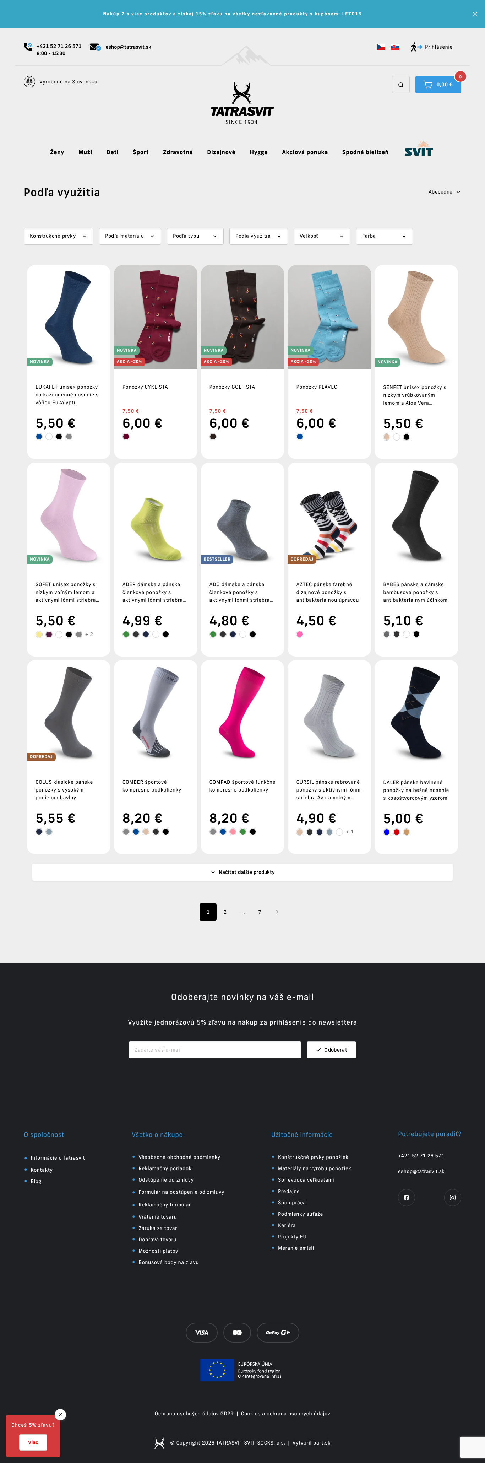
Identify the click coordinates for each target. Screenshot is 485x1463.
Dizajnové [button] (221, 152)
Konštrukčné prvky (53, 236)
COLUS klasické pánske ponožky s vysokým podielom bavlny (64, 790)
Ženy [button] (57, 152)
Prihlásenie (439, 47)
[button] (381, 47)
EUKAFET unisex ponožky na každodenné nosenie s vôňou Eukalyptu (67, 395)
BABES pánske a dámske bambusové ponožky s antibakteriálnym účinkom (415, 592)
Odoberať (335, 1050)
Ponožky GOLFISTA (232, 387)
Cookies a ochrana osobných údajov (286, 1413)
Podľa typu (186, 236)
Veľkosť (309, 236)
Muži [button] (85, 152)
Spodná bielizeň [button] (365, 152)
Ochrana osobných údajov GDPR (194, 1413)
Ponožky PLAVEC (316, 387)
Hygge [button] (259, 152)
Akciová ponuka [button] (305, 152)
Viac (33, 1442)
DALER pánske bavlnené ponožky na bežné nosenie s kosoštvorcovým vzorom (416, 790)
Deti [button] (113, 152)
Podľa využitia (253, 236)
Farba (369, 236)
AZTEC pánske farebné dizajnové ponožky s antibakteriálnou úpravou (327, 592)
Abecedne (441, 192)
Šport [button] (141, 152)
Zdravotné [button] (178, 152)
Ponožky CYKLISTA (145, 387)
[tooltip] (39, 436)
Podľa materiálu (124, 236)
